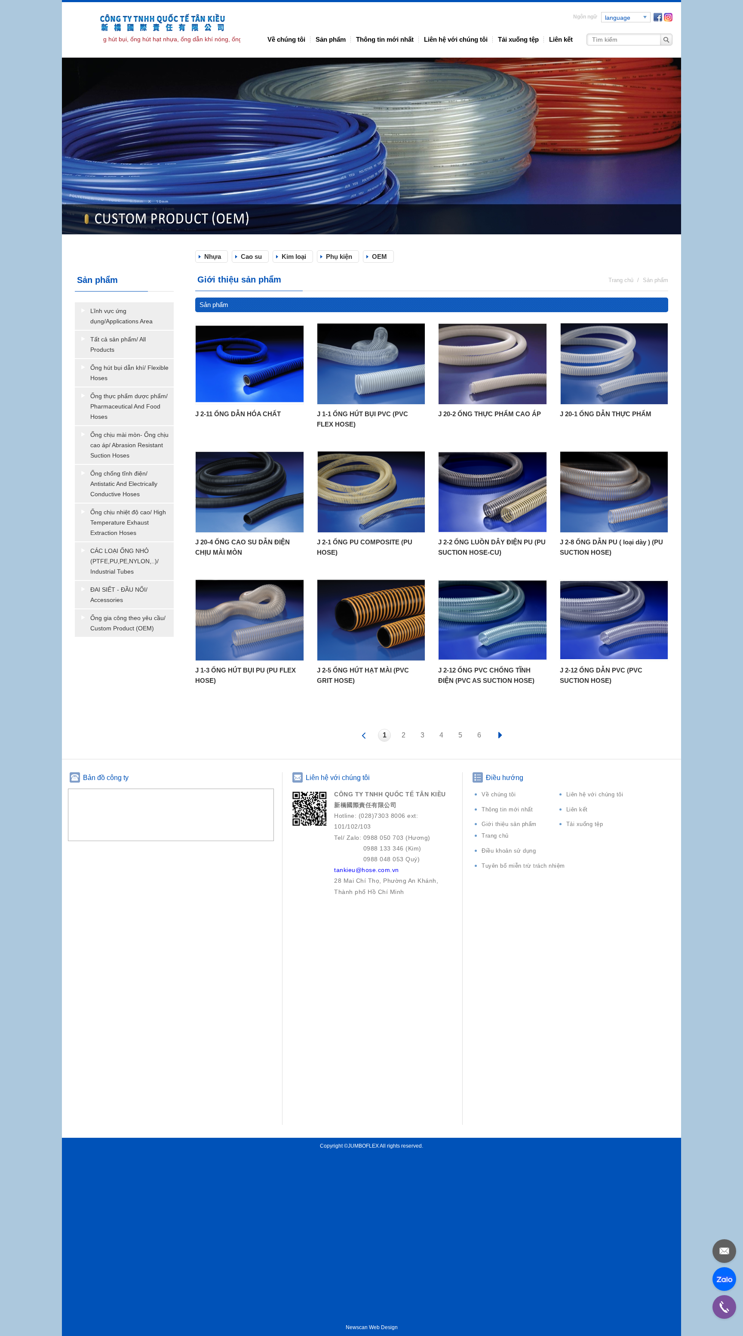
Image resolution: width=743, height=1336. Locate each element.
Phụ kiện (339, 256)
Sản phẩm (331, 39)
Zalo (724, 1279)
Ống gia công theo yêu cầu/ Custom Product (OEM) (128, 623)
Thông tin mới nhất (385, 39)
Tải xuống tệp (518, 39)
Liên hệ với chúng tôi (456, 39)
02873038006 (724, 1307)
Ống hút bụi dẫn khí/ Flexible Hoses (129, 372)
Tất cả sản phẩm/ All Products (118, 344)
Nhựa (212, 256)
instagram (668, 17)
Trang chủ (495, 835)
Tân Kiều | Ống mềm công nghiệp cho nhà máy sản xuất (157, 29)
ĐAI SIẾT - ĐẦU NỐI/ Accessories (118, 594)
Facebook (658, 17)
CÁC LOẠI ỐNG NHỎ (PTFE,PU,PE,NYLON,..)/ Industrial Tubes (124, 561)
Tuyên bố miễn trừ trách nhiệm (523, 866)
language (617, 17)
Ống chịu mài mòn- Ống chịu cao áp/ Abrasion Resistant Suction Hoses (129, 445)
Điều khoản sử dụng (509, 851)
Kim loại (294, 256)
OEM (379, 256)
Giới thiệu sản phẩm (509, 824)
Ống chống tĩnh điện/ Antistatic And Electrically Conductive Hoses (123, 484)
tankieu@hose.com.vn (724, 1251)
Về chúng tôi (286, 39)
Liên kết (561, 39)
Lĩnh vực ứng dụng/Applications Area (121, 316)
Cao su (251, 256)
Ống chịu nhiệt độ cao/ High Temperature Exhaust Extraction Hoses (128, 522)
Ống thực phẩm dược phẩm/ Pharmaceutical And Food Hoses (129, 406)
